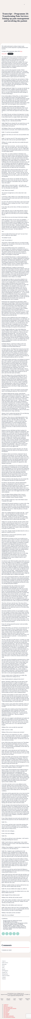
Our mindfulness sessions (9, 1017)
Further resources (5, 962)
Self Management (5, 970)
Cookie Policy (14, 999)
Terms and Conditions (8, 999)
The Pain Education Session (9, 1008)
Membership (4, 964)
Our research (6, 1013)
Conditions (4, 977)
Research (3, 969)
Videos (3, 967)
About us (5, 1005)
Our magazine (6, 1009)
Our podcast (6, 1010)
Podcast (3, 965)
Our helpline (6, 1014)
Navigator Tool (4, 972)
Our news (5, 1012)
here (21, 51)
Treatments (4, 978)
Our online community (8, 1016)
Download (10, 53)
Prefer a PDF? (4, 53)
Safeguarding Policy (27, 999)
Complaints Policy (21, 999)
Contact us (4, 961)
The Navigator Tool (7, 1007)
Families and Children (6, 975)
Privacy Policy (2, 999)
